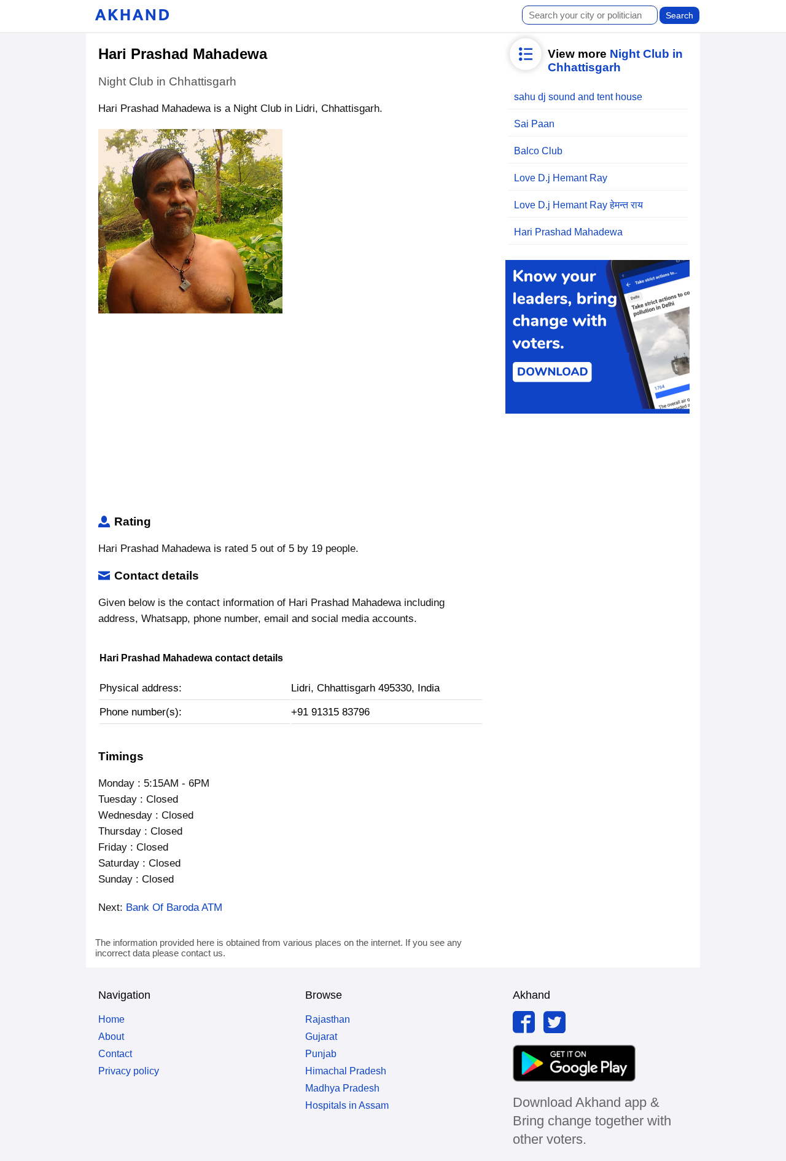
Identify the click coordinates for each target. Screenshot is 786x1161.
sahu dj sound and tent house (578, 97)
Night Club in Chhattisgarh (615, 60)
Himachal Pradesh (345, 1071)
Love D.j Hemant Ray (560, 178)
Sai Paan (534, 124)
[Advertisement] (291, 417)
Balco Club (538, 151)
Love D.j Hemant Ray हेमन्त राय (578, 205)
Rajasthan (327, 1019)
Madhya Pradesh (342, 1088)
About (111, 1036)
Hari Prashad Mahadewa (568, 232)
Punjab (321, 1054)
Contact (115, 1054)
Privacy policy (128, 1071)
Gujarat (321, 1036)
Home (111, 1019)
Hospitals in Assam (347, 1105)
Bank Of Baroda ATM (174, 907)
